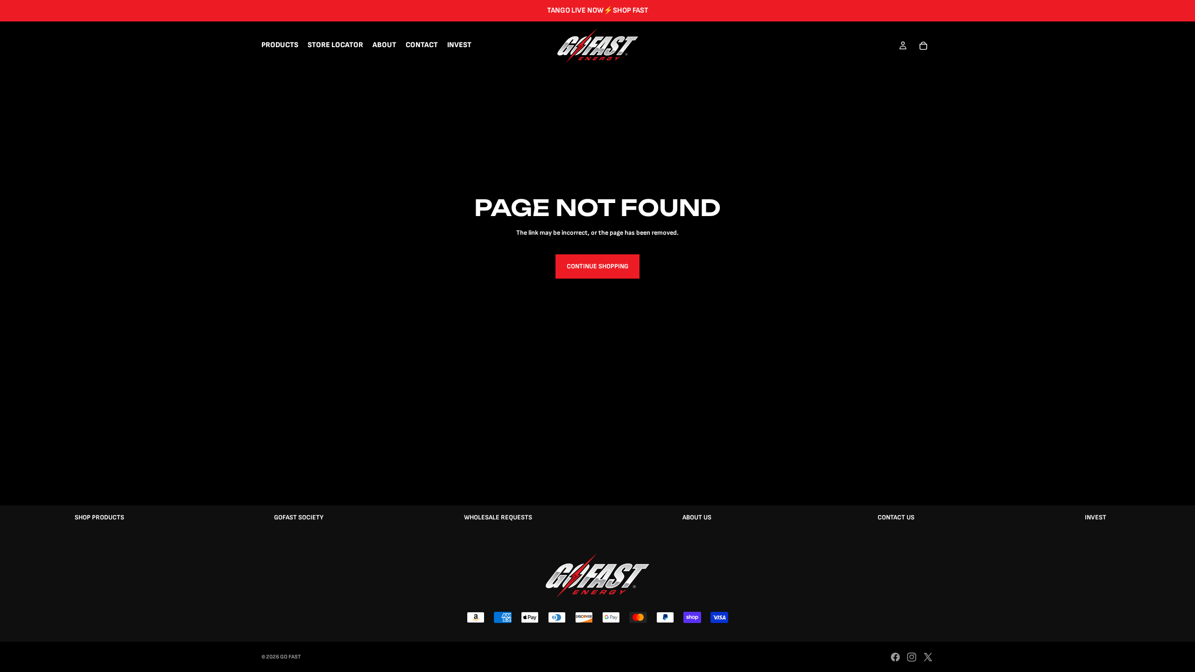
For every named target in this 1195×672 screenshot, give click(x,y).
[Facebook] (895, 657)
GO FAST (290, 656)
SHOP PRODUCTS (99, 517)
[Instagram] (911, 657)
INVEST (1095, 517)
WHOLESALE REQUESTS (498, 517)
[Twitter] (928, 657)
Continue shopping (597, 266)
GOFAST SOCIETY (298, 517)
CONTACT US (896, 517)
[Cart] (923, 45)
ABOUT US (696, 517)
